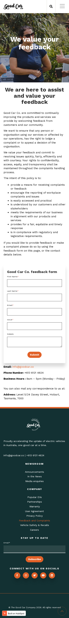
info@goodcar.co (23, 366)
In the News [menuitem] (34, 476)
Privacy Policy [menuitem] (34, 515)
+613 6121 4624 (35, 455)
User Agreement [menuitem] (34, 511)
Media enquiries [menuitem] (34, 481)
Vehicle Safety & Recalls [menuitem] (34, 525)
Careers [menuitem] (34, 529)
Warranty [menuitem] (34, 506)
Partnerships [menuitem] (34, 501)
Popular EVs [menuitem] (34, 497)
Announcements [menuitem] (34, 471)
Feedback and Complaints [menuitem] (34, 520)
